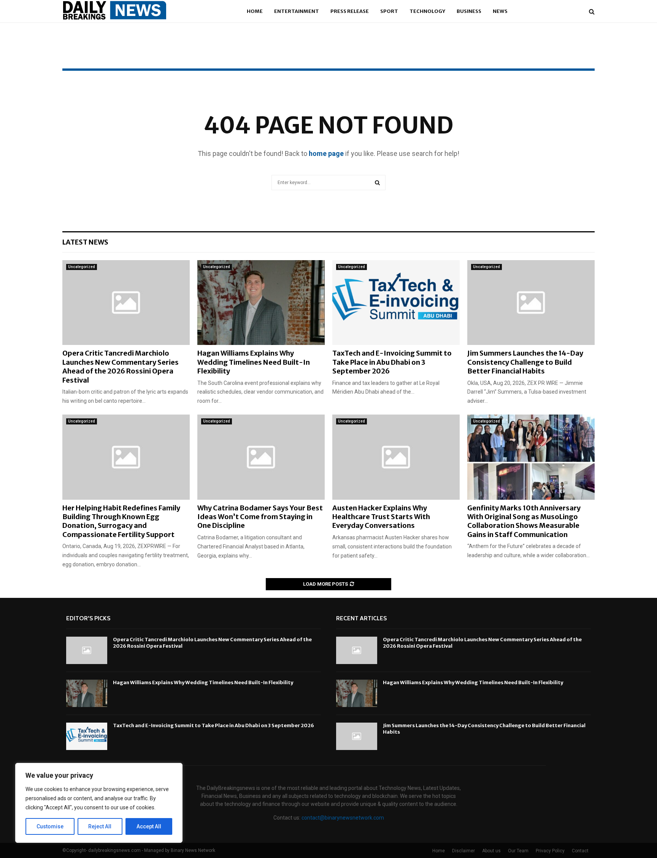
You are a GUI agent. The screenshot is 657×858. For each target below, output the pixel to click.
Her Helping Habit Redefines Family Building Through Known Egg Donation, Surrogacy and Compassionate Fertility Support (121, 521)
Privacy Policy (550, 850)
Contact (580, 850)
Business (469, 11)
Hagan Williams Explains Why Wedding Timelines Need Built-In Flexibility (253, 362)
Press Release (349, 11)
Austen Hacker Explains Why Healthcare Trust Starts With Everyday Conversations (381, 517)
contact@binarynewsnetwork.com (343, 818)
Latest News (85, 242)
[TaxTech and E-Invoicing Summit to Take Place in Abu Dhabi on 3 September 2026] (396, 302)
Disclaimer (463, 850)
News (500, 11)
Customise (49, 826)
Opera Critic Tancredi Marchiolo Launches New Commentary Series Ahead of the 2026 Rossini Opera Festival (120, 366)
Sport (389, 11)
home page (326, 153)
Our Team (518, 850)
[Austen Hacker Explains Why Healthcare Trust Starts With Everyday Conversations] (396, 457)
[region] (98, 803)
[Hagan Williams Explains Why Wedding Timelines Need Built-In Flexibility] (261, 302)
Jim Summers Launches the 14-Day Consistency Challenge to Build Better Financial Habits (525, 362)
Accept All (148, 826)
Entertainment (296, 11)
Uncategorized (81, 267)
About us (491, 850)
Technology (427, 11)
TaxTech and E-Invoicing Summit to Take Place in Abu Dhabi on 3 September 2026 (392, 362)
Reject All (99, 826)
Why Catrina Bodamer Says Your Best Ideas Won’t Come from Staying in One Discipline (260, 517)
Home (255, 11)
